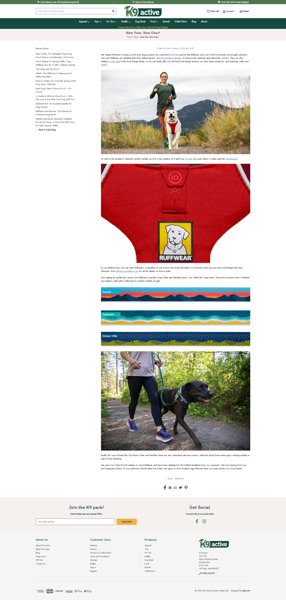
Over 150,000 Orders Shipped (235, 2)
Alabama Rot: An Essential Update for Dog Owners (54, 105)
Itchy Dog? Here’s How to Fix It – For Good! (54, 90)
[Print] (175, 487)
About (204, 21)
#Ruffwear (179, 478)
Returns (93, 549)
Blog (194, 21)
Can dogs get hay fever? (48, 69)
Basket (92, 563)
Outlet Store (181, 21)
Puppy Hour (41, 556)
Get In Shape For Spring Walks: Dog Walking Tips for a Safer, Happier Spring (55, 63)
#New (170, 478)
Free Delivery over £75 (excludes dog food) (60, 2)
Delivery (93, 545)
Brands (166, 21)
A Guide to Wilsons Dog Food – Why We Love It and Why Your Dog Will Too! (55, 97)
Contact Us (40, 563)
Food (153, 21)
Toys (96, 21)
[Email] (170, 487)
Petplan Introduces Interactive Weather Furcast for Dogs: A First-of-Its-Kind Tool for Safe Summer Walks (55, 122)
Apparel (83, 21)
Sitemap (93, 560)
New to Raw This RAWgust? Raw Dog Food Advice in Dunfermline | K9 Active (54, 55)
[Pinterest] (186, 487)
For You (110, 21)
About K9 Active (43, 545)
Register (93, 571)
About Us (42, 539)
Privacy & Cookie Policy (100, 552)
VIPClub (39, 560)
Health (124, 21)
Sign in (93, 567)
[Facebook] (164, 487)
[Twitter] (180, 487)
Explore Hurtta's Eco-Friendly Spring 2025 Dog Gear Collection (56, 82)
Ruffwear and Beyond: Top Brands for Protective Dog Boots (54, 113)
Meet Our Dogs (42, 549)
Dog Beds (140, 21)
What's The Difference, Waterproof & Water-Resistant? (54, 75)
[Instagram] (204, 521)
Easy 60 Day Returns (145, 2)
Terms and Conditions (99, 556)
